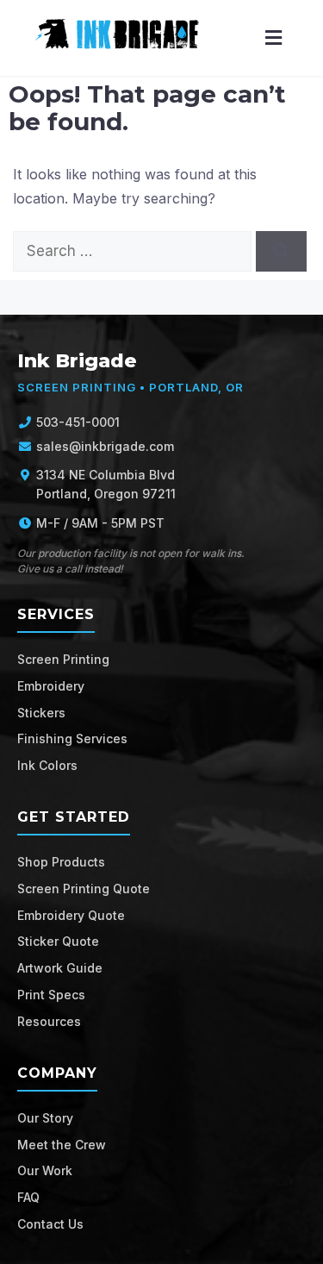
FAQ (28, 1197)
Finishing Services (72, 738)
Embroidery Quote (71, 915)
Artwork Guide (59, 968)
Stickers (41, 712)
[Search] (281, 251)
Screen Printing (63, 659)
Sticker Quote (58, 941)
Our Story (45, 1118)
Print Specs (51, 994)
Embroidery (50, 686)
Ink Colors (47, 765)
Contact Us (50, 1224)
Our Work (44, 1170)
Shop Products (61, 861)
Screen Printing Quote (83, 888)
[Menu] (273, 38)
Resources (49, 1021)
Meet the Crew (61, 1144)
